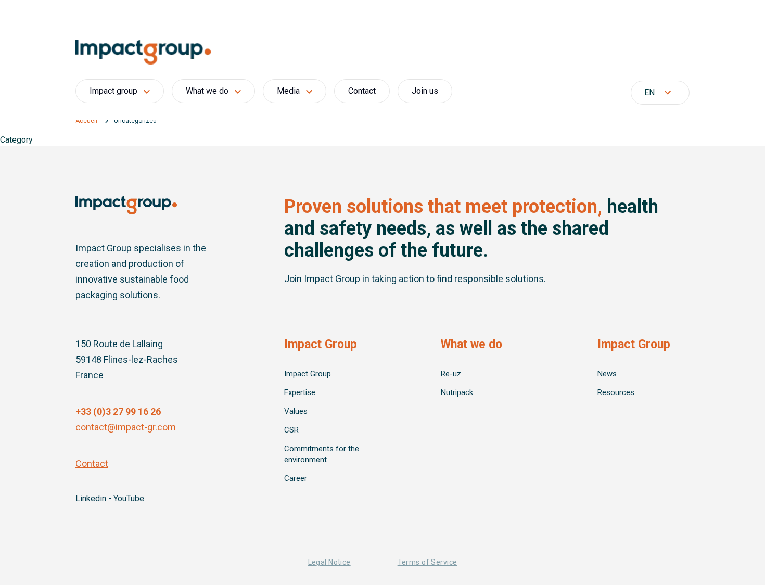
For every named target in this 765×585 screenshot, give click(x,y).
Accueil (86, 120)
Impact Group (307, 373)
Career (295, 478)
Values (296, 411)
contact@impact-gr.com (125, 427)
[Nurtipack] (126, 205)
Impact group (113, 91)
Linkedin (90, 498)
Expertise (299, 392)
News (607, 373)
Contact (362, 91)
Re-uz (451, 373)
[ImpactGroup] (382, 52)
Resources (615, 392)
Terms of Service (427, 562)
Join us (425, 91)
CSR (291, 430)
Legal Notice (329, 562)
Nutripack (457, 392)
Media (288, 91)
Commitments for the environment (321, 454)
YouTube (128, 498)
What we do (207, 91)
